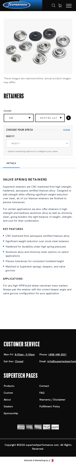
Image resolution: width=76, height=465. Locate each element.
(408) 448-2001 (58, 354)
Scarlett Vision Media (52, 460)
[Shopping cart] (60, 5)
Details (11, 163)
